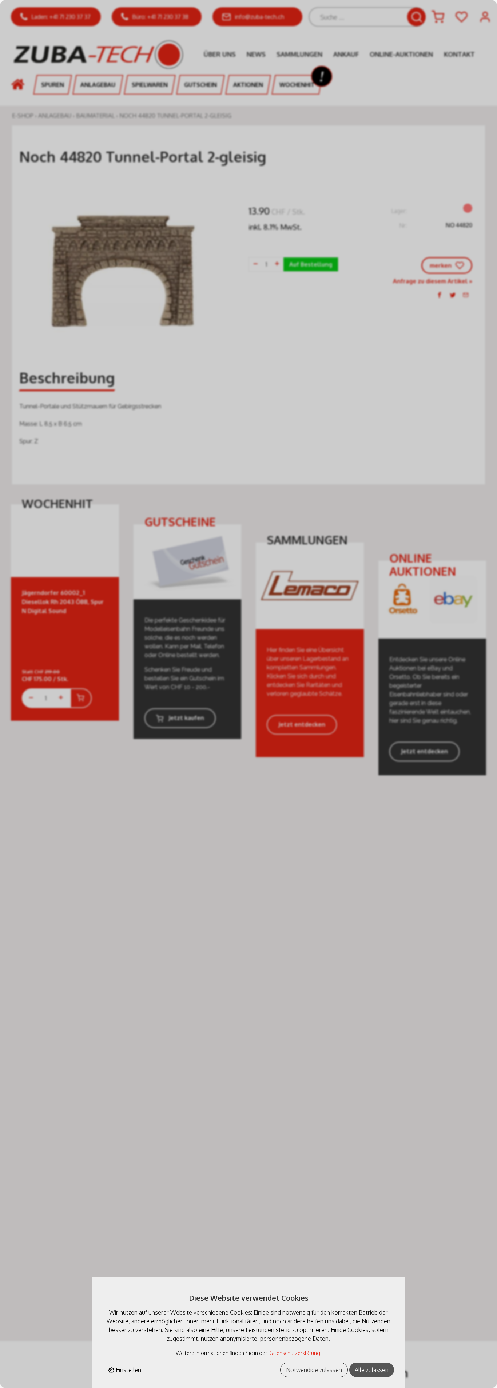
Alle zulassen (372, 1369)
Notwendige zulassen (314, 1369)
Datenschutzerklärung (294, 1352)
